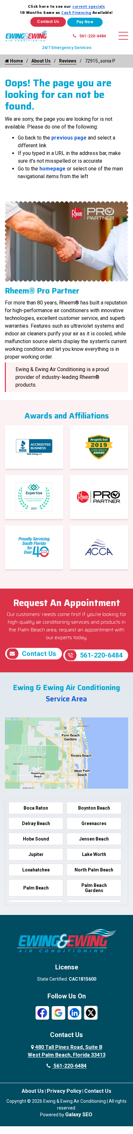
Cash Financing (76, 12)
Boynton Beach (94, 808)
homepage (52, 169)
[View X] (91, 1013)
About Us (41, 60)
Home (16, 60)
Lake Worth (94, 854)
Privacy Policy (64, 1091)
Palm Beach (36, 887)
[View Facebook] (42, 1012)
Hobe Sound (36, 838)
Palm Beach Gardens (94, 888)
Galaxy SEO (78, 1114)
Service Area (66, 699)
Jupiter (36, 854)
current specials (88, 6)
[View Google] (58, 1012)
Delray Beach (36, 823)
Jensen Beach (94, 838)
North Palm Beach (94, 869)
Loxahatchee (36, 869)
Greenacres (94, 823)
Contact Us (48, 21)
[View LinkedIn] (74, 1012)
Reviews (68, 60)
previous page (69, 138)
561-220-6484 (92, 36)
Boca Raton (36, 808)
